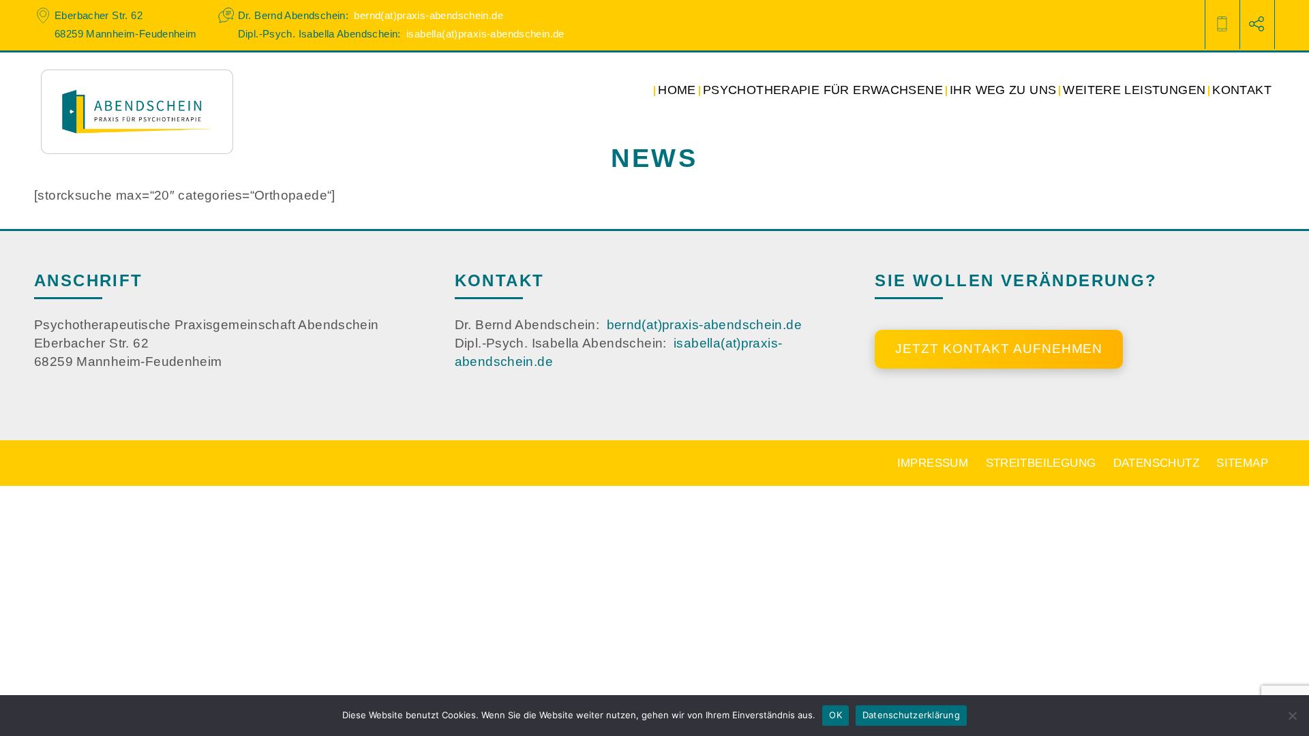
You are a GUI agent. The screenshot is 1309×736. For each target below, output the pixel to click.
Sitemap (1242, 463)
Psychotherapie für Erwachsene (823, 89)
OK (835, 714)
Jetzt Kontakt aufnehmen (998, 348)
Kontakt (1242, 89)
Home (677, 89)
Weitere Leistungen (1134, 89)
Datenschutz (1156, 463)
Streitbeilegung (1041, 463)
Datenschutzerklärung (911, 714)
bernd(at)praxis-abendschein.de (428, 15)
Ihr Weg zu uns (1003, 89)
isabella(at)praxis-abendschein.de (485, 34)
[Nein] (1292, 715)
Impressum (932, 463)
